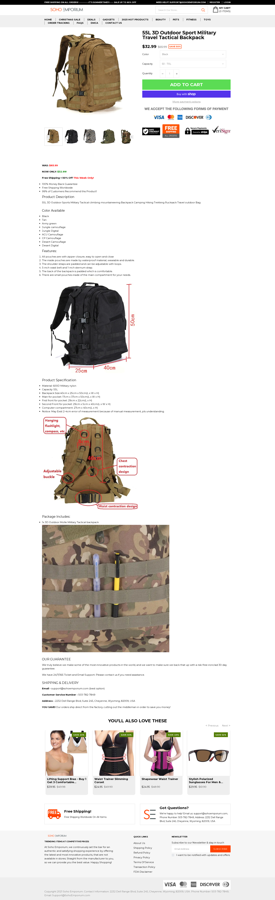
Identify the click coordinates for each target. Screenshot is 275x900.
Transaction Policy (144, 866)
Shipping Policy (143, 847)
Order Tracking (59, 22)
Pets (176, 19)
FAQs (80, 22)
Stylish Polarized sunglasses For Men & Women (205, 780)
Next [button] (132, 137)
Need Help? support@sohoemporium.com (181, 2)
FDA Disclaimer (143, 871)
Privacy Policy (142, 857)
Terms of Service (144, 862)
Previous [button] (48, 137)
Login (227, 2)
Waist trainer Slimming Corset (111, 780)
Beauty (161, 19)
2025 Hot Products (135, 19)
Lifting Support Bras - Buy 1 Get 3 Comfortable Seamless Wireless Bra (66, 780)
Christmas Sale (69, 19)
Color (145, 54)
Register (215, 2)
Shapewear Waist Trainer (160, 779)
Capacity (147, 63)
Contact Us (113, 22)
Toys (207, 19)
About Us (139, 843)
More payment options (187, 101)
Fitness (191, 19)
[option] (53, 137)
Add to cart (186, 84)
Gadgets (109, 19)
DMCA (94, 22)
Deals (91, 19)
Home (48, 19)
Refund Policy (142, 852)
